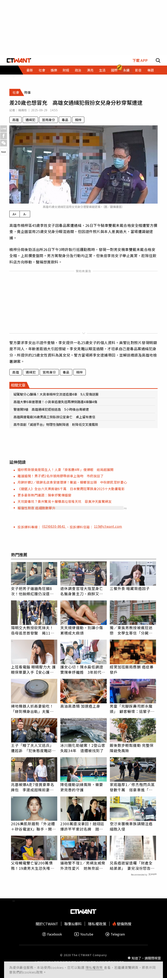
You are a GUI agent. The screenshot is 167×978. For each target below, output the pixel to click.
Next (3, 151)
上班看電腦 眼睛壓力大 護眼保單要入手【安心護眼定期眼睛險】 (33, 669)
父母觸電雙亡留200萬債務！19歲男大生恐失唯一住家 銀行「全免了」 (32, 865)
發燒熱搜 (123, 924)
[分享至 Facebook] (3, 136)
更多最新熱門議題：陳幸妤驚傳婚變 (44, 495)
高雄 (15, 119)
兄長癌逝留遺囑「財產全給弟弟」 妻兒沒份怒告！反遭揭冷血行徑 (132, 865)
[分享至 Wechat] (3, 143)
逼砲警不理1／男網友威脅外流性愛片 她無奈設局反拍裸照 (82, 865)
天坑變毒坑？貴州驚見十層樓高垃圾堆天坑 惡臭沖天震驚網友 (65, 501)
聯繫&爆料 (73, 924)
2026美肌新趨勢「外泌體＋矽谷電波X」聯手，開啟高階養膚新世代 (33, 826)
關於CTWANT (47, 924)
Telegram (118, 934)
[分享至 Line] (3, 128)
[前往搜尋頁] (158, 60)
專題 (150, 70)
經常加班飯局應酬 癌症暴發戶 (132, 669)
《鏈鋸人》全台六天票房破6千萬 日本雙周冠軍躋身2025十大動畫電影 (71, 488)
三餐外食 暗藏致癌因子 (130, 588)
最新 (29, 70)
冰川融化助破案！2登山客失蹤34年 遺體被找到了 (82, 748)
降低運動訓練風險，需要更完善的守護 (81, 787)
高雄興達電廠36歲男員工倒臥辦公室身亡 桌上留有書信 (54, 416)
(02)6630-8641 (54, 526)
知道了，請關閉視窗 (146, 958)
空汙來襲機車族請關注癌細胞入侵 (131, 826)
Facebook (54, 934)
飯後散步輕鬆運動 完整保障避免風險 (132, 748)
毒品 (65, 119)
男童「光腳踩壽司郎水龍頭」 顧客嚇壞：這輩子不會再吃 (132, 708)
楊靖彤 (22, 110)
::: (13, 76)
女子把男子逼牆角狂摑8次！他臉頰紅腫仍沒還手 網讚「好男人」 (34, 591)
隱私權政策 (95, 967)
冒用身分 (48, 119)
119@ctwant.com (108, 526)
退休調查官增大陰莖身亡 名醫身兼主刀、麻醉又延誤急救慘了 (83, 591)
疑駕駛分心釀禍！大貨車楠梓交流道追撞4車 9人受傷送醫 (56, 394)
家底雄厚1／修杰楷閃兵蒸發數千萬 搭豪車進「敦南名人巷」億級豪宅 (132, 787)
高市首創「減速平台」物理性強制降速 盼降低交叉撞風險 (55, 424)
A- (24, 214)
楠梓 (78, 119)
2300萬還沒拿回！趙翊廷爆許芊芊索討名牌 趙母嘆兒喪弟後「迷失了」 (82, 826)
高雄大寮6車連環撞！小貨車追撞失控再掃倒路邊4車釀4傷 (55, 401)
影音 (138, 70)
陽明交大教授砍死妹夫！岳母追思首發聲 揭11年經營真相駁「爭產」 (32, 630)
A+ (14, 214)
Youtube (86, 934)
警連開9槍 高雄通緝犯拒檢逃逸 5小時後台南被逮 (51, 409)
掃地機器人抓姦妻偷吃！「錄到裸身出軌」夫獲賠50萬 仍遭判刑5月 (32, 708)
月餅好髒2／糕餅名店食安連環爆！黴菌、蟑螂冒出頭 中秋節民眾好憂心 (72, 482)
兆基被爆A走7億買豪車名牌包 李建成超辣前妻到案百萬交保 (32, 787)
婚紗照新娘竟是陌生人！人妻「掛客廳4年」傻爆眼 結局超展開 (66, 469)
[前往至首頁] (19, 60)
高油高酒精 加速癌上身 (80, 706)
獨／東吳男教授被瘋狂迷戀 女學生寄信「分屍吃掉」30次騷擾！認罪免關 (131, 630)
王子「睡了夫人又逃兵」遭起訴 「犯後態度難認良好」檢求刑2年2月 (33, 748)
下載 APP (140, 60)
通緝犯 (30, 119)
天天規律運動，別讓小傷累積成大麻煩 (81, 630)
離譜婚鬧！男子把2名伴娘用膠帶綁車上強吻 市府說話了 (60, 475)
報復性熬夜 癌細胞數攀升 (36, 508)
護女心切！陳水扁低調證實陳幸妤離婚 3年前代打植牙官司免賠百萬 (82, 669)
